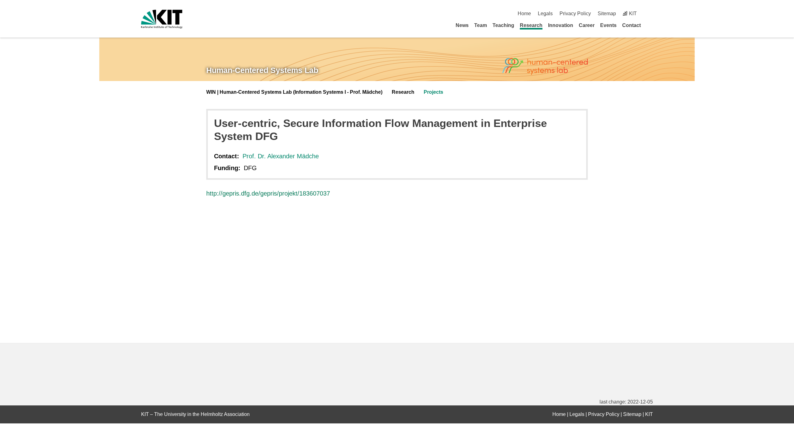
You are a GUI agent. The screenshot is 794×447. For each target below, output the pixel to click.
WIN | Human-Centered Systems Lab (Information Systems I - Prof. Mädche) (294, 92)
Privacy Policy (575, 13)
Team (480, 25)
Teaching (503, 25)
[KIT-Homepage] (161, 19)
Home (524, 13)
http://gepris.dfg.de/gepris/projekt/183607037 (268, 193)
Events (608, 25)
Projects (433, 92)
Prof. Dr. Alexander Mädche (281, 156)
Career (587, 25)
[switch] (650, 13)
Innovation (560, 25)
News (462, 25)
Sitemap (607, 13)
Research (531, 25)
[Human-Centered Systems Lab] (545, 66)
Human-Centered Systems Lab (262, 70)
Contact (631, 25)
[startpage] (651, 25)
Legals (545, 13)
